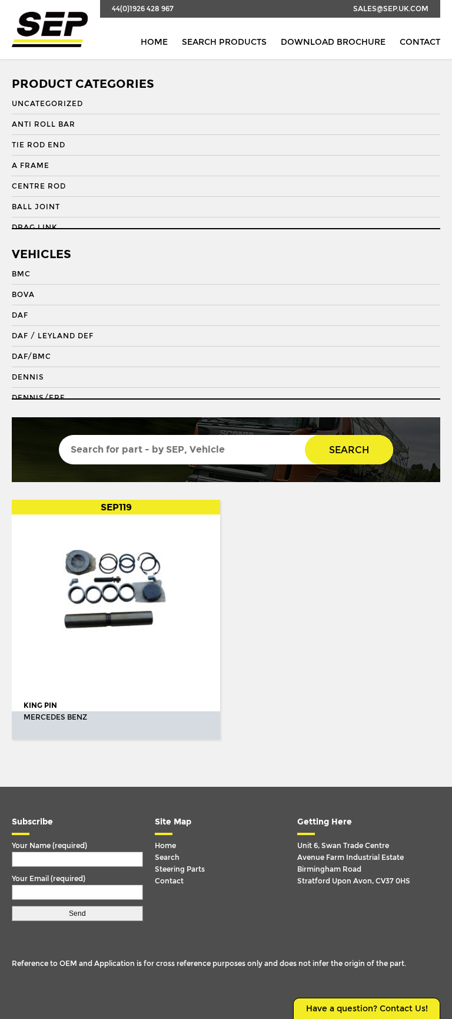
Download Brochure (333, 42)
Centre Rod (39, 186)
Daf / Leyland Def (53, 336)
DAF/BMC (31, 356)
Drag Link (34, 227)
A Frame (30, 165)
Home (154, 42)
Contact (420, 42)
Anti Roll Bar (43, 124)
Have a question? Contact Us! (367, 1009)
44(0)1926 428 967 (143, 9)
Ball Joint (36, 207)
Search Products (224, 42)
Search (349, 450)
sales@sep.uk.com (390, 9)
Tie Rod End (38, 145)
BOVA (23, 295)
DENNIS (28, 377)
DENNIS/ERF (38, 398)
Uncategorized (47, 104)
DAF (20, 315)
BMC (21, 274)
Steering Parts (180, 869)
